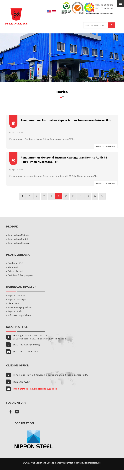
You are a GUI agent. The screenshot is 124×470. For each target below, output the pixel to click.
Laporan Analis (15, 311)
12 (80, 196)
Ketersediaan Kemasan (19, 243)
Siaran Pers (13, 303)
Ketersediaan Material (18, 235)
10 (66, 196)
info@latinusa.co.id (23, 388)
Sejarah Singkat (15, 271)
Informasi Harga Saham (19, 315)
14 (95, 196)
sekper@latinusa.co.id (45, 388)
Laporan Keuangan (17, 299)
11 (73, 196)
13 (88, 196)
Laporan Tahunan (16, 295)
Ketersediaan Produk (18, 239)
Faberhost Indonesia (73, 462)
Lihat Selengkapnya (105, 146)
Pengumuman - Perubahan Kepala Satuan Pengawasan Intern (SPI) (66, 120)
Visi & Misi (13, 267)
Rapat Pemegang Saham (19, 307)
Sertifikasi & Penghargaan (20, 275)
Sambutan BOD (15, 263)
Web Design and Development (45, 462)
